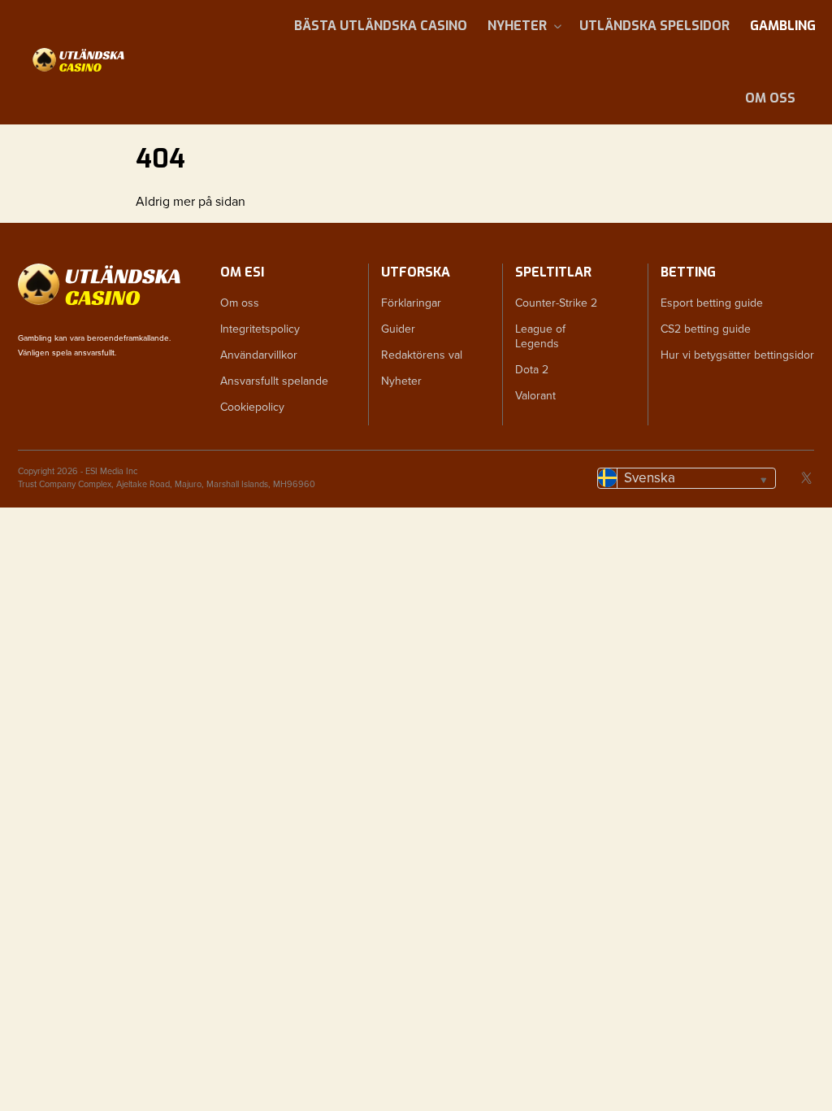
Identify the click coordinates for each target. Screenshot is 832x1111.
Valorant (535, 396)
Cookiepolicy (252, 407)
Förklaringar (411, 303)
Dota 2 (531, 370)
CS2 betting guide (706, 329)
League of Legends (540, 336)
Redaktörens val (421, 355)
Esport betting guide (712, 303)
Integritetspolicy (260, 329)
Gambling (783, 25)
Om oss (770, 98)
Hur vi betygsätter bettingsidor (737, 355)
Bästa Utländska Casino (380, 25)
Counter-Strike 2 (556, 303)
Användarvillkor (258, 355)
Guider (398, 329)
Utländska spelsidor (654, 25)
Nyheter (517, 25)
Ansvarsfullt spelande (274, 381)
